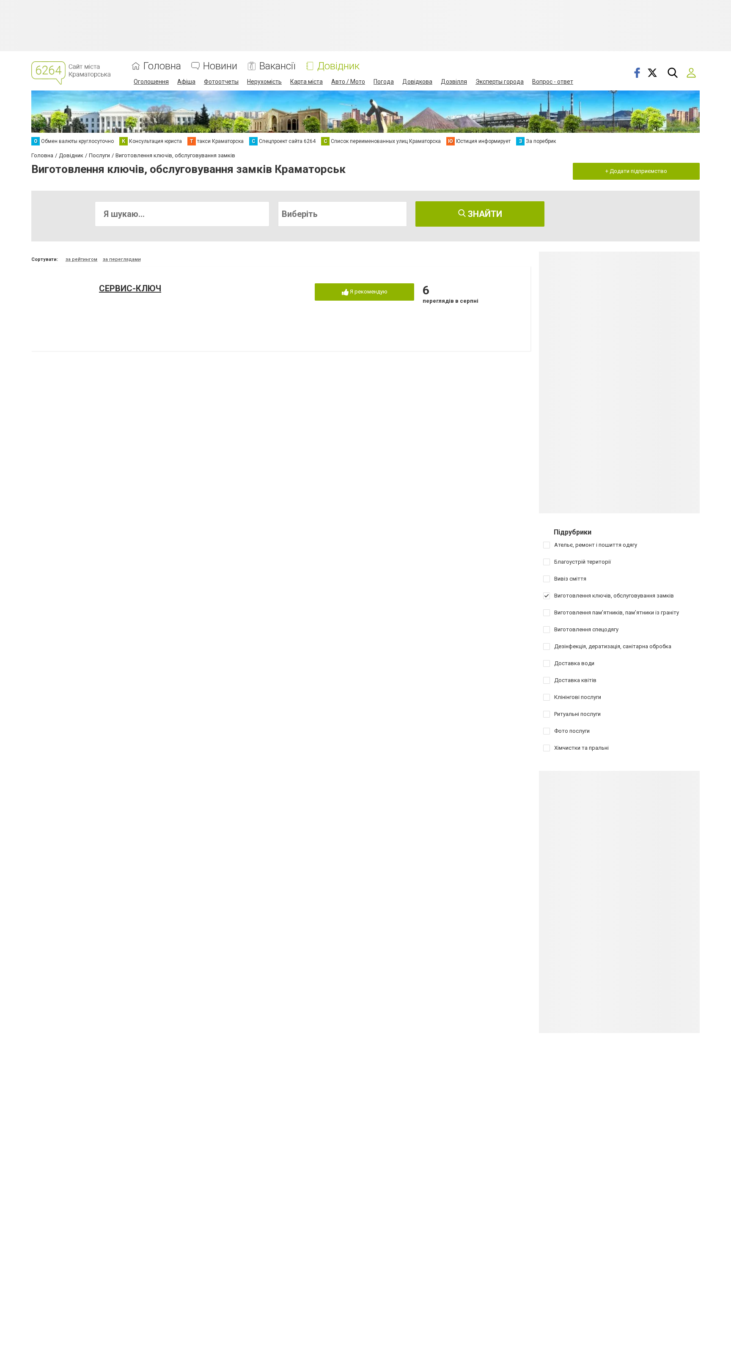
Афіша (186, 81)
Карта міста (306, 81)
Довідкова (417, 81)
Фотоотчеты (221, 81)
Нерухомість (264, 81)
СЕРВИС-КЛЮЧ (130, 288)
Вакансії (277, 66)
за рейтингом (81, 259)
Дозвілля (454, 81)
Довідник (338, 66)
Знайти (484, 214)
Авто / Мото (348, 81)
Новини (220, 66)
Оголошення (151, 81)
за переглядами (122, 259)
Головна (162, 66)
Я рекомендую (368, 291)
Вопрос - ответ (552, 81)
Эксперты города (499, 81)
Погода (384, 81)
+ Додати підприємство (636, 171)
